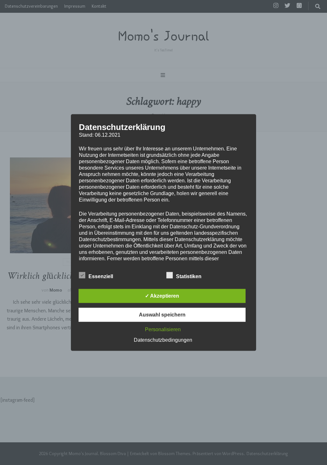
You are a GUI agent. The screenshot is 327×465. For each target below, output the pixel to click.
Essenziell (100, 276)
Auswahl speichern (162, 314)
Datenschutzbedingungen (163, 339)
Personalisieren (163, 329)
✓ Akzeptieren (162, 295)
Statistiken (189, 276)
